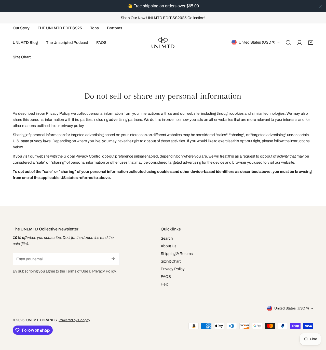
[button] (310, 42)
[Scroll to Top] (317, 323)
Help (165, 284)
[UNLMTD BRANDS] (163, 42)
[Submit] (113, 259)
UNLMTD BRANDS (41, 320)
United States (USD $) (257, 42)
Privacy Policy (173, 269)
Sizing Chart (171, 261)
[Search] (288, 42)
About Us (168, 246)
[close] (320, 7)
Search (167, 238)
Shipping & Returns (177, 254)
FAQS (166, 277)
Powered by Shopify (74, 320)
